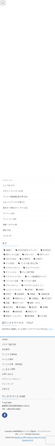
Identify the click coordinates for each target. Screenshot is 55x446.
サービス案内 (7, 359)
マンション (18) (9, 219)
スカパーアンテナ (33, 268)
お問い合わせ (7, 374)
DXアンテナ (44, 255)
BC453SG (47, 250)
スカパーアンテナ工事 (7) (14, 202)
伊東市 (41, 290)
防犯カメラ (32, 312)
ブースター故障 (30, 281)
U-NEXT (39, 259)
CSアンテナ (29, 255)
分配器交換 (45, 294)
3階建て (9, 250)
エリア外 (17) (8, 185)
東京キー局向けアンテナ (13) (15, 208)
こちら (50, 329)
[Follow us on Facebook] (4, 415)
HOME (5, 339)
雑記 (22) (7, 230)
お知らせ (5, 389)
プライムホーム (12, 285)
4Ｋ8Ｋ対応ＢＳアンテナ (27, 250)
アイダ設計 (10, 263)
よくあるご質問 (8, 369)
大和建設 (35, 298)
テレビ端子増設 (28, 272)
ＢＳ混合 (43, 316)
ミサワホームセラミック (33, 285)
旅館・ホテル (35, 303)
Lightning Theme (32, 437)
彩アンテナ (19, 303)
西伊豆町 (18, 312)
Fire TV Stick (11, 259)
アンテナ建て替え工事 (29, 263)
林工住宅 (9, 307)
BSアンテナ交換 (12, 255)
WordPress (18, 437)
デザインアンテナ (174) (13, 191)
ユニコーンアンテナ (13, 290)
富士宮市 (47, 298)
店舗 (7, 303)
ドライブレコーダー (13, 276)
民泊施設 (22, 307)
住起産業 (20, 294)
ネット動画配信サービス (36, 276)
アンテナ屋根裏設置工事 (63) (15, 197)
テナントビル (11, 272)
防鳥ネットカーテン (13, 316)
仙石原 (30, 290)
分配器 (32, 294)
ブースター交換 (12, 281)
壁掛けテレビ (20, 298)
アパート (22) (8, 213)
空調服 (45, 307)
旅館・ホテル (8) (10, 224)
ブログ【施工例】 (9, 344)
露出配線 (30, 316)
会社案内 (5, 349)
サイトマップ (7, 384)
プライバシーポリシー (11, 379)
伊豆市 (8, 294)
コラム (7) (7, 236)
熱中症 (34, 307)
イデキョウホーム (13, 268)
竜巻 (7, 312)
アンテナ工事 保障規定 (12, 364)
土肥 (7, 298)
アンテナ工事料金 (9, 354)
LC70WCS (26, 259)
